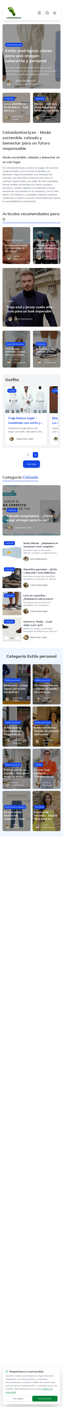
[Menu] (39, 13)
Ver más (31, 464)
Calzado (40, 98)
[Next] (35, 455)
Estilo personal (14, 44)
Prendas (9, 98)
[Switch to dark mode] (55, 13)
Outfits (10, 301)
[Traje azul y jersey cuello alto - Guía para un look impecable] (31, 297)
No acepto (18, 1398)
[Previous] (28, 455)
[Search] (47, 13)
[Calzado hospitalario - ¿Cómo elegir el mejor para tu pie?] (31, 510)
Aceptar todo (44, 1398)
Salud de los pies (14, 240)
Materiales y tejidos (46, 240)
